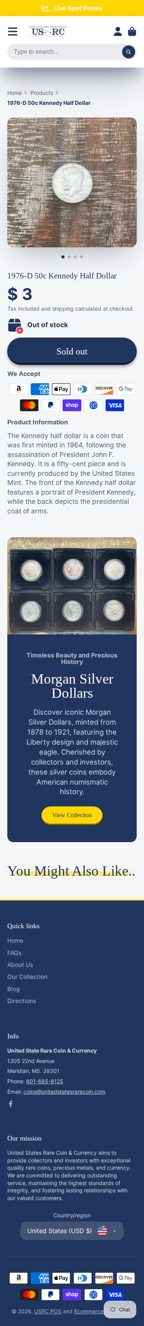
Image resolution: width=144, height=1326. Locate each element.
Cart (132, 31)
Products (41, 92)
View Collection (72, 815)
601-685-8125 (44, 1081)
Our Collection (27, 976)
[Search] (128, 51)
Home (14, 92)
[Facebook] (10, 1104)
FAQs (14, 953)
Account (117, 31)
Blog (13, 989)
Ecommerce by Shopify (103, 1311)
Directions (21, 1001)
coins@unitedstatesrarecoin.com (64, 1091)
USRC (42, 1311)
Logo (48, 31)
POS (55, 1311)
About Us (20, 964)
